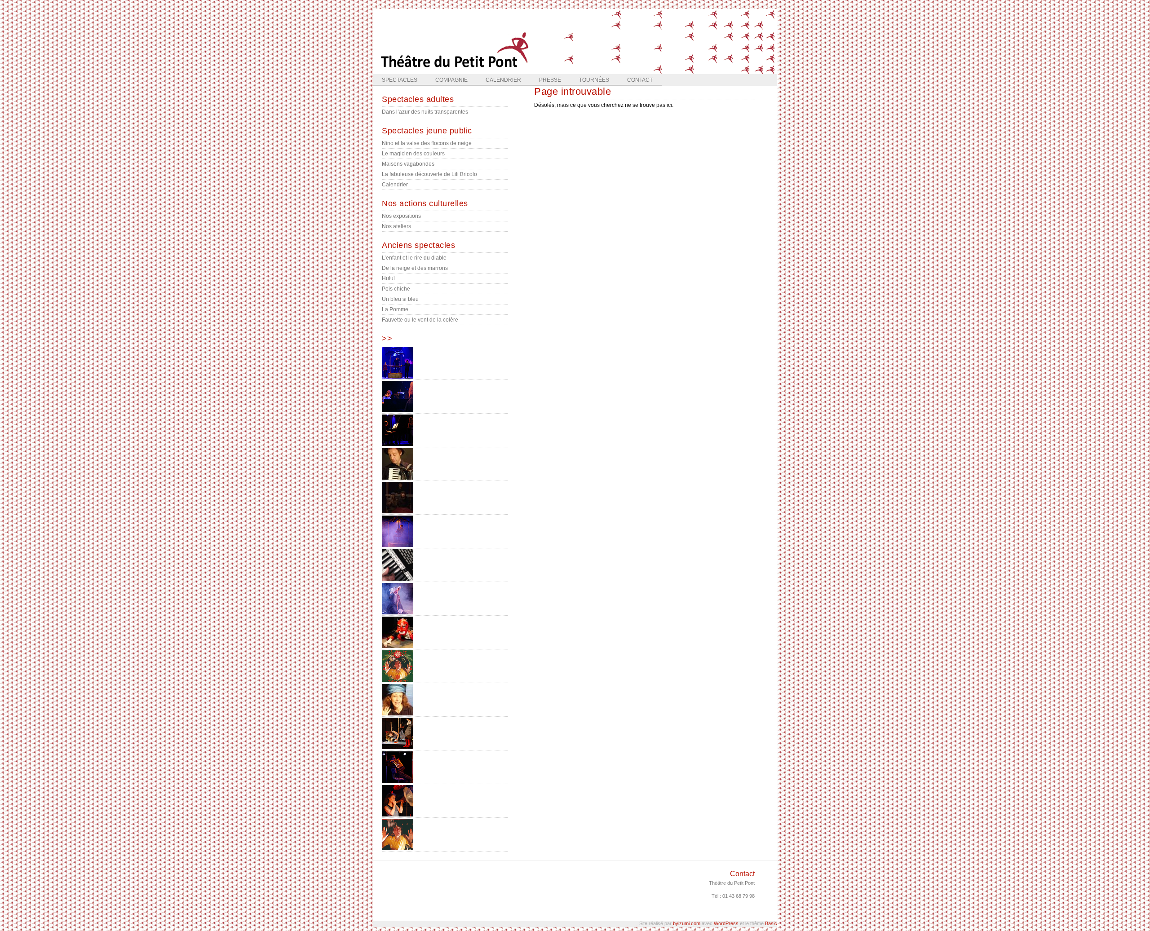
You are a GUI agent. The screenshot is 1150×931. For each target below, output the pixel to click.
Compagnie (451, 80)
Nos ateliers (396, 226)
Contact (640, 80)
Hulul (388, 278)
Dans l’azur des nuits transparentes (425, 112)
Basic (771, 923)
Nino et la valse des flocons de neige (427, 143)
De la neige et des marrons (415, 268)
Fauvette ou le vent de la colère (420, 320)
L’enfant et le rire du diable (414, 258)
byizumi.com (686, 923)
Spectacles (399, 80)
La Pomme (395, 309)
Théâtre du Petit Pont (732, 883)
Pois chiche (396, 289)
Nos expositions (401, 216)
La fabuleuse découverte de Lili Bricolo (429, 174)
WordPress (726, 923)
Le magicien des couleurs (413, 153)
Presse (550, 80)
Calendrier (503, 80)
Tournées (594, 80)
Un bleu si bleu (400, 299)
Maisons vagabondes (408, 164)
